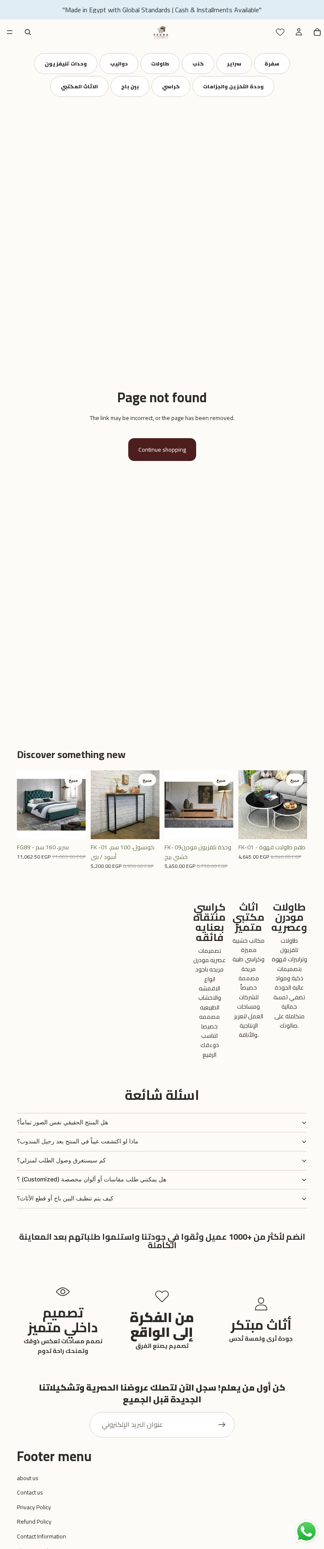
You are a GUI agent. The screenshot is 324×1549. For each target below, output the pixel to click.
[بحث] (28, 32)
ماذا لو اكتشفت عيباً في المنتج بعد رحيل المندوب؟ (77, 1141)
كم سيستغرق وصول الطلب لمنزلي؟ (61, 1160)
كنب (198, 63)
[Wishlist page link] (280, 32)
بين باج (130, 86)
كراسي (171, 86)
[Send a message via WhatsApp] (306, 1531)
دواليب (119, 63)
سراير (234, 63)
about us (27, 1478)
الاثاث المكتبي (79, 86)
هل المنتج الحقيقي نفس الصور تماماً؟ (62, 1122)
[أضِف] (72, 826)
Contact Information (41, 1536)
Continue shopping (162, 449)
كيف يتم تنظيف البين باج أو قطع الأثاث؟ (65, 1198)
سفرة (272, 63)
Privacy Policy (34, 1507)
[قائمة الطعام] (9, 32)
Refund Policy (34, 1521)
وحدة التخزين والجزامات (233, 86)
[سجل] (222, 1425)
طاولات (160, 63)
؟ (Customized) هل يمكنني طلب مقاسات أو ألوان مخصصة (91, 1179)
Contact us (30, 1492)
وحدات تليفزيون (66, 63)
